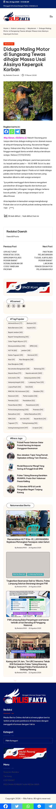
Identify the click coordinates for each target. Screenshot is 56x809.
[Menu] (51, 16)
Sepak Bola (40, 419)
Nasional (13, 396)
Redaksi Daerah (16, 231)
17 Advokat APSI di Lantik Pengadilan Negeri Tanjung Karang (29, 489)
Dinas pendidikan (16, 346)
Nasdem (38, 391)
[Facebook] (6, 131)
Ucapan (37, 428)
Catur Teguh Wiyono (17, 341)
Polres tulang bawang (18, 410)
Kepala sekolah (34, 373)
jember (25, 350)
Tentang (7, 776)
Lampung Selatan (35, 533)
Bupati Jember (15, 332)
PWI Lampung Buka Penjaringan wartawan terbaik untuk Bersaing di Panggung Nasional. (28, 623)
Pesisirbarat (32, 405)
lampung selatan (32, 378)
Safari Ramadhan (32, 414)
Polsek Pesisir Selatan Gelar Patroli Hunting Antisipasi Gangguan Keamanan (30, 445)
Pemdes (13, 401)
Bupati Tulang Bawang (18, 337)
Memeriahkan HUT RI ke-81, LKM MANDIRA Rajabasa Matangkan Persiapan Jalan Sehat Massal (28, 542)
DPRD (33, 346)
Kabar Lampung (35, 613)
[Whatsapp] (11, 131)
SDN (12, 419)
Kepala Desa (14, 373)
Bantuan (31, 323)
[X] (23, 131)
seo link (24, 419)
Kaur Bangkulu (26, 360)
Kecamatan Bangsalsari (19, 369)
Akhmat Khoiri (15, 323)
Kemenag (39, 369)
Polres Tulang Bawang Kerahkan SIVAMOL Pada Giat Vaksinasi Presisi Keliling (32, 478)
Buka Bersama (15, 328)
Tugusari (13, 423)
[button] (12, 236)
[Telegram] (17, 131)
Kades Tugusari (15, 355)
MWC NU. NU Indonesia (18, 391)
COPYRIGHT (9, 780)
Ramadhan (14, 414)
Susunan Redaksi (11, 772)
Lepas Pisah (14, 387)
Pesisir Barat (15, 405)
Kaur (11, 360)
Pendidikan (29, 401)
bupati (31, 328)
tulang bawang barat (18, 428)
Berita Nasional (28, 655)
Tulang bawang (29, 423)
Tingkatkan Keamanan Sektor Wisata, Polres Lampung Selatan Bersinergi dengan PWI (28, 582)
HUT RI (12, 350)
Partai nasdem (30, 396)
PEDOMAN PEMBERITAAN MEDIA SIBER (21, 784)
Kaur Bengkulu (15, 364)
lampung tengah (16, 382)
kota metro (14, 378)
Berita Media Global (35, 651)
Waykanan (9, 44)
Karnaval (32, 355)
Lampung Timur (36, 382)
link (29, 387)
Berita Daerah (19, 533)
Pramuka (38, 410)
